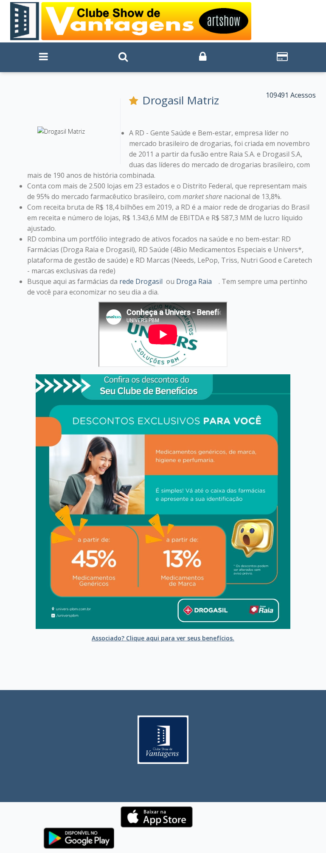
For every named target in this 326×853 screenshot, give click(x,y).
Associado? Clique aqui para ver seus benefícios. (163, 638)
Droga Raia (194, 281)
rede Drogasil (141, 281)
